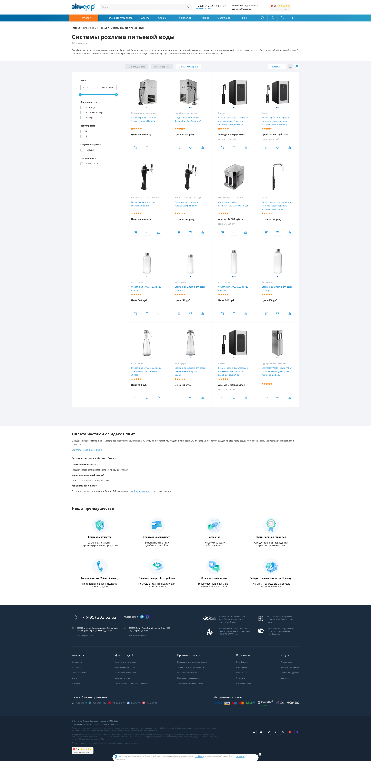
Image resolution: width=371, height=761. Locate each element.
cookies (199, 756)
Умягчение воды (122, 678)
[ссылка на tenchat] (289, 732)
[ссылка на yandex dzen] (282, 732)
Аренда (145, 18)
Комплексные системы (125, 662)
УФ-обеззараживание (187, 673)
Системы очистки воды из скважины (131, 683)
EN (293, 18)
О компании (224, 18)
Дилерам (285, 678)
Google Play (99, 703)
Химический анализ (290, 667)
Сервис (162, 18)
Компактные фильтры (125, 667)
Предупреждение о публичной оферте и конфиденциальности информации (105, 743)
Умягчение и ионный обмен (190, 683)
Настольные (241, 673)
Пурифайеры (242, 662)
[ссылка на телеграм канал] (142, 617)
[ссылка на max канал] (147, 617)
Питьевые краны (243, 683)
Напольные (241, 667)
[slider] (80, 94)
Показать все (276, 67)
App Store (81, 703)
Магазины (76, 667)
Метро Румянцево (85, 635)
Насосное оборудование (188, 678)
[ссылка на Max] (296, 732)
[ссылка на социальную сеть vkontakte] (254, 732)
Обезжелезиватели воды (126, 673)
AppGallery (119, 703)
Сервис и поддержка (290, 673)
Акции (205, 18)
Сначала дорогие (162, 67)
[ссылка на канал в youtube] (261, 732)
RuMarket (152, 703)
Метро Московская (137, 635)
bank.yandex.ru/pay (140, 491)
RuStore (135, 703)
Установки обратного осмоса (190, 667)
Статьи (75, 678)
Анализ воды (286, 662)
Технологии (184, 18)
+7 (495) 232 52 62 (208, 6)
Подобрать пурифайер (120, 18)
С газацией (241, 678)
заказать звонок (203, 9)
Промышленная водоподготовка (192, 662)
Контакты (76, 683)
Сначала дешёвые (137, 67)
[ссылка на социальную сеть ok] (275, 732)
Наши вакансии (79, 673)
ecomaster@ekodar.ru (241, 9)
